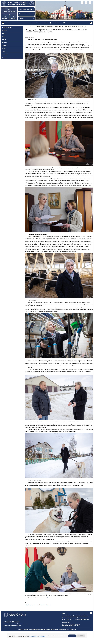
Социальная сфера (47, 22)
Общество (4, 30)
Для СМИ (62, 22)
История (4, 48)
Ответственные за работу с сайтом (11, 621)
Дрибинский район (30, 605)
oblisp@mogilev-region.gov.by (82, 619)
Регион (57, 22)
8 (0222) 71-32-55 (66, 619)
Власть (31, 22)
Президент (4, 57)
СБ (47, 597)
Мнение (3, 51)
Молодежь (4, 45)
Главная (28, 26)
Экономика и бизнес (7, 27)
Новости (33, 26)
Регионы (4, 39)
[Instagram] (86, 2)
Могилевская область (44, 605)
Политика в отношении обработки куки (12, 625)
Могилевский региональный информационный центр (15, 623)
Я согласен (72, 635)
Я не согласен (81, 635)
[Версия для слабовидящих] (90, 2)
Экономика (37, 22)
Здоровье (4, 42)
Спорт (3, 36)
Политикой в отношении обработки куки (36, 636)
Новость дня (5, 54)
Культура (4, 33)
